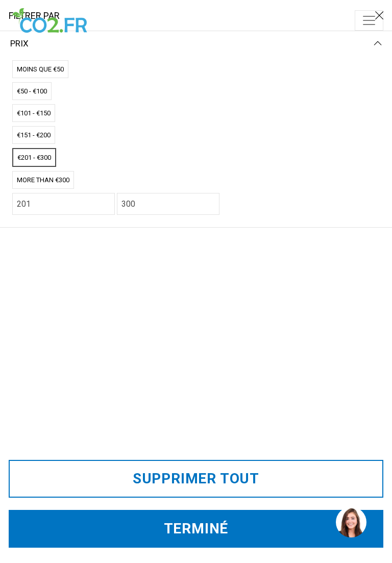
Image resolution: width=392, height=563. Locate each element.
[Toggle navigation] (369, 20)
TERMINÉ (196, 528)
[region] (351, 522)
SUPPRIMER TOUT (196, 478)
